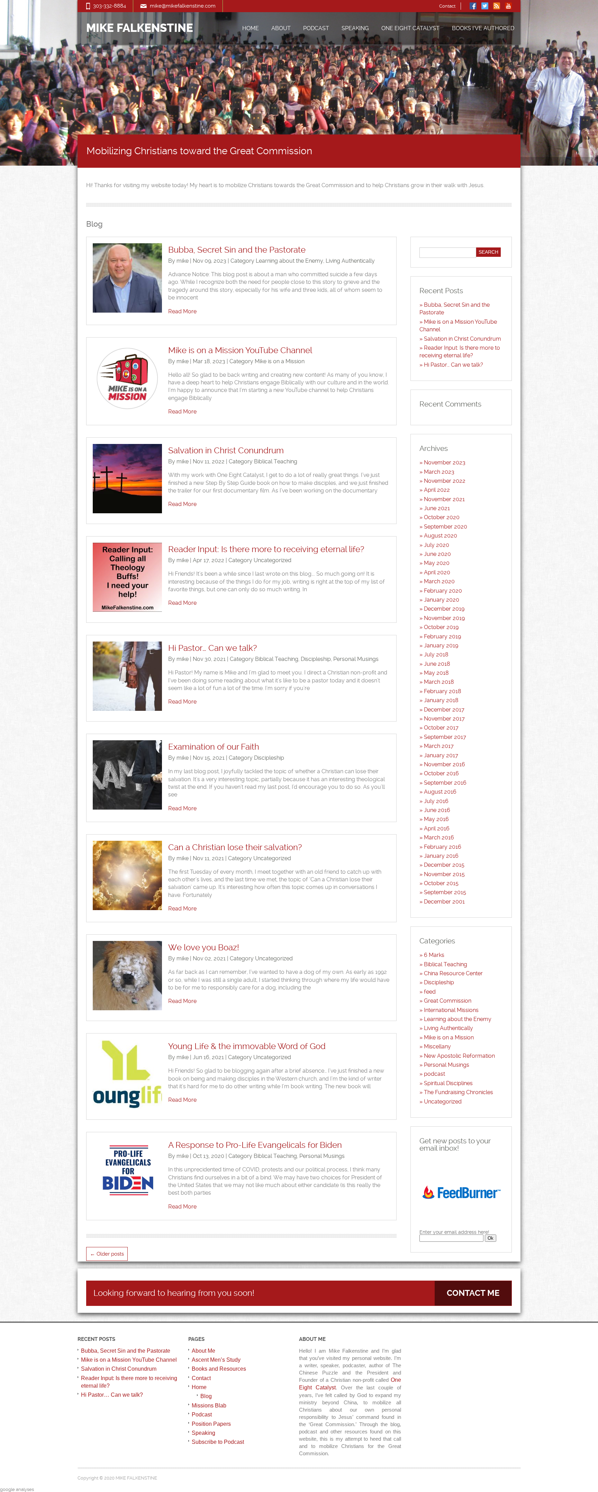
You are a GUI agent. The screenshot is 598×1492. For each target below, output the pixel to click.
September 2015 (445, 892)
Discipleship (316, 659)
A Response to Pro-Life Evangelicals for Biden (255, 1145)
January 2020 (441, 599)
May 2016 (436, 819)
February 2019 (442, 636)
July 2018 (436, 654)
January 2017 (441, 755)
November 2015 (444, 874)
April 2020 (437, 572)
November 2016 (444, 764)
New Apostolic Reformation (459, 1056)
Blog (206, 1396)
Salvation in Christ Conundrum (226, 450)
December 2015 (444, 865)
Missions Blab (209, 1405)
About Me (203, 1351)
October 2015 (441, 883)
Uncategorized (272, 560)
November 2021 (444, 499)
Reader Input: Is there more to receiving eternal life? (266, 549)
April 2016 (437, 828)
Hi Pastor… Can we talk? (212, 648)
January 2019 (441, 645)
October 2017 (441, 727)
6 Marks (434, 955)
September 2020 (445, 526)
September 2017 (445, 737)
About (281, 28)
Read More (182, 311)
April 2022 (437, 490)
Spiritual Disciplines (448, 1083)
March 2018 (439, 682)
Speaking (355, 28)
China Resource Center (453, 973)
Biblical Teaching (275, 461)
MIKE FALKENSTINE (139, 28)
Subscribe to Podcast (218, 1442)
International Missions (451, 1010)
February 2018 (442, 691)
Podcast (316, 28)
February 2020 (443, 590)
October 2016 (441, 773)
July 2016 (436, 801)
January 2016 (441, 856)
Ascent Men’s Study (216, 1360)
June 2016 (437, 810)
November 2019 (444, 618)
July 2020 (436, 545)
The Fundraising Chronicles (458, 1092)
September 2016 (445, 782)
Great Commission (447, 1000)
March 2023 (439, 472)
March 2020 (439, 581)
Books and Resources (219, 1369)
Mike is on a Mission (280, 361)
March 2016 (439, 837)
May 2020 (437, 563)
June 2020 (437, 554)
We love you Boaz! (203, 947)
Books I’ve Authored (483, 28)
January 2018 (441, 700)
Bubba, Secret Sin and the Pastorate (237, 250)
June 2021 (437, 508)
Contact (447, 6)
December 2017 (444, 709)
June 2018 (437, 664)
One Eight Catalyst (410, 28)
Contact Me (473, 1293)
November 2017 (444, 718)
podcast (434, 1074)
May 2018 (436, 673)
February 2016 (442, 847)
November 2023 (444, 462)
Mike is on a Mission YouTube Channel (240, 350)
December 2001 (444, 901)
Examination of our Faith (213, 747)
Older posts (107, 1254)
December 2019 (444, 608)
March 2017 (439, 746)
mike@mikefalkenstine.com (183, 6)
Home (250, 28)
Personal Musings (356, 659)
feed (430, 991)
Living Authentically (350, 261)
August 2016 (440, 791)
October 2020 (442, 517)
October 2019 (441, 627)
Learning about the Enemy (289, 261)
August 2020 (440, 535)
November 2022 (444, 481)
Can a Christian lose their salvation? (235, 847)
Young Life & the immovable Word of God (247, 1046)
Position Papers (211, 1424)
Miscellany (437, 1046)
